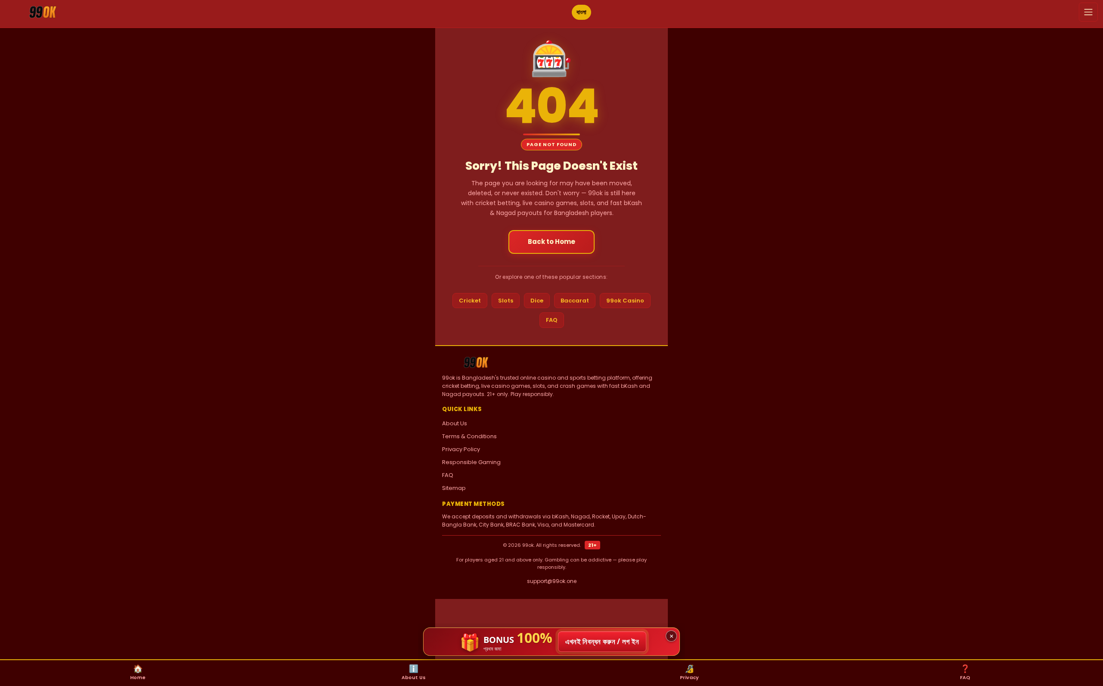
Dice (536, 300)
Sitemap (454, 488)
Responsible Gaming (471, 462)
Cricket (470, 300)
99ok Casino (625, 300)
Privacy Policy (461, 449)
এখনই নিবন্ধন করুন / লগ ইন (602, 641)
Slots (505, 300)
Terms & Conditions (469, 436)
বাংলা (581, 12)
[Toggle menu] (1088, 12)
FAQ (552, 320)
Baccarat (575, 300)
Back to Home (551, 241)
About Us (454, 423)
